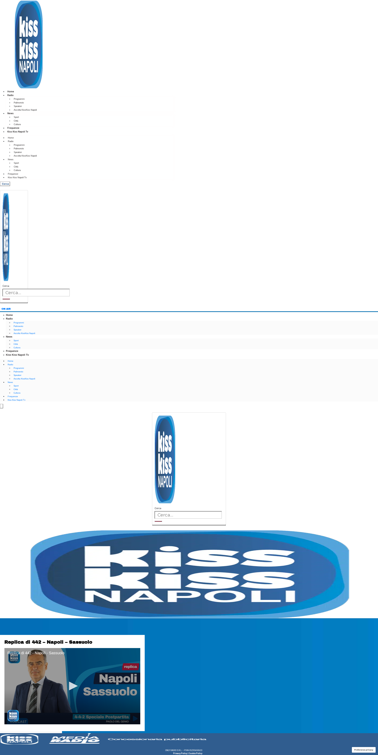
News (10, 113)
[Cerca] (158, 521)
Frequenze (13, 128)
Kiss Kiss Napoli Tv (17, 131)
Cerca (6, 285)
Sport (16, 117)
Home (10, 91)
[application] (72, 686)
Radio (10, 95)
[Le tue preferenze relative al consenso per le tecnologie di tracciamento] (364, 750)
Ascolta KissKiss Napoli (25, 110)
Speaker (18, 106)
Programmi (19, 99)
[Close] (14, 302)
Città (16, 120)
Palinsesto (19, 102)
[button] (72, 685)
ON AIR (6, 309)
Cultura (17, 124)
